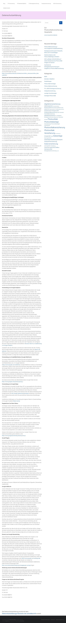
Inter (55, 115)
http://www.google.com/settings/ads (31, 558)
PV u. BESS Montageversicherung (52, 88)
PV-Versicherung (11, 3)
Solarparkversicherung (46, 3)
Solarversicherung (51, 144)
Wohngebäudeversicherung (50, 150)
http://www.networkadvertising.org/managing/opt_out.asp (16, 565)
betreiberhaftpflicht (56, 106)
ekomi (63, 109)
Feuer (58, 112)
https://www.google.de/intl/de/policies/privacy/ (14, 435)
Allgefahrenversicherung (52, 104)
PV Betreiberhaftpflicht (21, 3)
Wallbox (57, 147)
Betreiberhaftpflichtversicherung (51, 107)
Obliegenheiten (55, 117)
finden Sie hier (16, 401)
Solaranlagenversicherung (50, 139)
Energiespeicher (48, 110)
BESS (45, 76)
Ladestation (59, 115)
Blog (4, 3)
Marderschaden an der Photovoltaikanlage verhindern (51, 55)
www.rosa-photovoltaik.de (50, 35)
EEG (48, 109)
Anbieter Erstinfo (6, 8)
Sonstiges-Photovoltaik (50, 95)
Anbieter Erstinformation (45, 619)
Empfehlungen (47, 81)
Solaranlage (57, 136)
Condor (62, 107)
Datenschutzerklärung (60, 619)
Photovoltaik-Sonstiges (50, 83)
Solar (52, 136)
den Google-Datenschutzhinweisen (20, 393)
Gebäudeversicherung (49, 115)
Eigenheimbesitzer (52, 109)
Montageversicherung (48, 117)
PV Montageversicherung (34, 3)
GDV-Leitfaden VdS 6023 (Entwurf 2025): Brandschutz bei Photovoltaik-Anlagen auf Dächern (53, 60)
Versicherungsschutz (49, 147)
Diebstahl (45, 109)
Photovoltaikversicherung (50, 86)
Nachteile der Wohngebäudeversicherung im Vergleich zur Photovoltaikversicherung (54, 66)
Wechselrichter (48, 149)
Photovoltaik (53, 119)
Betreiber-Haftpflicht (49, 79)
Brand (59, 107)
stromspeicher (47, 145)
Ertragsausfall (55, 110)
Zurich (58, 150)
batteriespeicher (48, 106)
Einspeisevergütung (59, 109)
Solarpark (59, 139)
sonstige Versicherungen (50, 93)
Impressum (53, 619)
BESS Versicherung (57, 3)
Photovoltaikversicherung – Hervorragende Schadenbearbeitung (53, 47)
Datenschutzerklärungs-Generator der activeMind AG (19, 613)
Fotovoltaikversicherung (49, 113)
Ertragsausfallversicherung (50, 112)
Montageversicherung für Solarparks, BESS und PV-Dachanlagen (53, 51)
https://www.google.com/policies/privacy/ (12, 381)
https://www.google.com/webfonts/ (11, 364)
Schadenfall (47, 136)
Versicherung (53, 145)
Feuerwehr (62, 112)
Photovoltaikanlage (51, 122)
